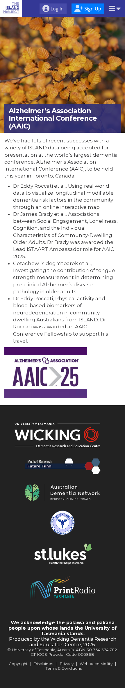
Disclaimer (44, 663)
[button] (115, 9)
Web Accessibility (96, 663)
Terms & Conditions (64, 668)
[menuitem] (53, 9)
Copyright (18, 663)
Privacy (67, 663)
